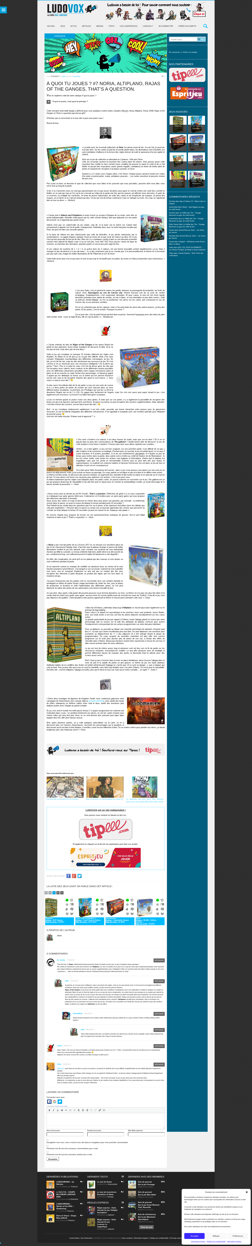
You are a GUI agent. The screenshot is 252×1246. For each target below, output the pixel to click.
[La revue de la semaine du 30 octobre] (65, 787)
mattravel (111, 1215)
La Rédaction (73, 1199)
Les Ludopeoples (128, 26)
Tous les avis (146, 1227)
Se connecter (166, 26)
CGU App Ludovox (176, 1238)
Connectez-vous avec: (56, 1097)
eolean (59, 1046)
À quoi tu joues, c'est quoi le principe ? (70, 101)
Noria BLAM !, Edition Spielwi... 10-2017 (146, 921)
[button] (246, 1192)
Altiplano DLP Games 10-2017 (54, 920)
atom (64, 76)
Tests (111, 26)
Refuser (216, 1236)
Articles (86, 26)
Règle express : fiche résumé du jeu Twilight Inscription (107, 1210)
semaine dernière (95, 701)
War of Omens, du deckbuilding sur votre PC (104, 799)
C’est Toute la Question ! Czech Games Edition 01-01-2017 (88, 920)
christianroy (150, 1214)
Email (94, 1130)
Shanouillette (78, 1013)
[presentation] (49, 1110)
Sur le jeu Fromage (146, 1184)
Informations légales (198, 1241)
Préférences (238, 1236)
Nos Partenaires (86, 1238)
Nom (53, 1130)
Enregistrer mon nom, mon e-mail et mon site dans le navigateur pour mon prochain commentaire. (87, 1142)
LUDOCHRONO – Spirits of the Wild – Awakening (65, 1206)
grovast (148, 1182)
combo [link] (105, 239)
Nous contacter (127, 1238)
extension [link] (140, 314)
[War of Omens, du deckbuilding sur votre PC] (105, 787)
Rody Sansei (174, 224)
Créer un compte (187, 26)
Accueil (51, 26)
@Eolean (60, 1068)
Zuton (59, 1064)
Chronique (76, 76)
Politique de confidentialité (216, 1241)
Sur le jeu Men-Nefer (147, 1195)
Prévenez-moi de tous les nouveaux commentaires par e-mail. (72, 1148)
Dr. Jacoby (61, 960)
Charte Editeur (74, 1238)
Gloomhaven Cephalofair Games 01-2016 (117, 920)
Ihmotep (172, 236)
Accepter (194, 1236)
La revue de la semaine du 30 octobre (62, 799)
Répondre (159, 960)
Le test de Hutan (104, 1182)
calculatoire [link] (139, 453)
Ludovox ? (148, 26)
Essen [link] (125, 111)
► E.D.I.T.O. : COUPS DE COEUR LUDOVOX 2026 (65, 1194)
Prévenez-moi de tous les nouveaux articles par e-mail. (69, 1154)
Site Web (135, 1130)
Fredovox (74, 1187)
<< (46, 893)
